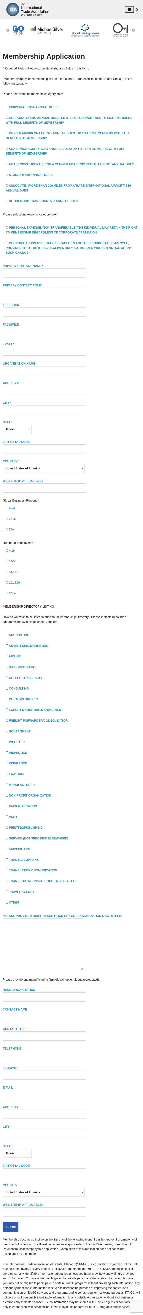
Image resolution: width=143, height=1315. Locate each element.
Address (10, 1107)
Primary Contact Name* (23, 265)
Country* (11, 461)
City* (7, 402)
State (7, 422)
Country (10, 1185)
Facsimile (11, 324)
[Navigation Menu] (129, 9)
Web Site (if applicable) (23, 480)
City (6, 1126)
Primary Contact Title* (22, 285)
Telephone (12, 305)
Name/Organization (19, 989)
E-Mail (8, 1087)
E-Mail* (8, 344)
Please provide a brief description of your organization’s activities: (62, 915)
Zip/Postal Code (16, 441)
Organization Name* (19, 363)
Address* (11, 383)
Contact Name (15, 1009)
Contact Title (15, 1029)
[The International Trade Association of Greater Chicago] (26, 9)
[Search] (137, 9)
